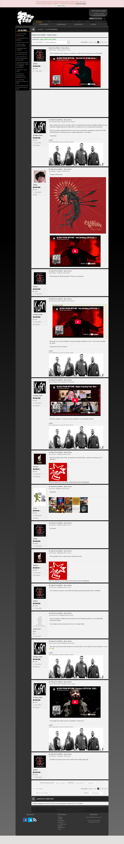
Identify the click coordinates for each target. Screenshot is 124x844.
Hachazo (35, 466)
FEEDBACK (78, 24)
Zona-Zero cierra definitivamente (21, 34)
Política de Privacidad (94, 820)
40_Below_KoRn (37, 135)
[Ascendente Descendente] (93, 783)
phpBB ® (65, 809)
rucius (35, 508)
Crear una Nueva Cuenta (99, 15)
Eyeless (35, 63)
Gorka (54, 39)
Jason (50, 39)
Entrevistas (61, 820)
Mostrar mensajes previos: (47, 783)
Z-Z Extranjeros (51, 29)
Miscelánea (61, 827)
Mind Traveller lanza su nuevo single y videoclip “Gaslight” (22, 44)
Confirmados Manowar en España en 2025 (22, 81)
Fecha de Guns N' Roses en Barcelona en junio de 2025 (22, 58)
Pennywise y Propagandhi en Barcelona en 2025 (21, 75)
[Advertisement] (61, 14)
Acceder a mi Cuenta (99, 13)
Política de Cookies (93, 822)
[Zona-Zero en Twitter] (30, 820)
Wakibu (35, 185)
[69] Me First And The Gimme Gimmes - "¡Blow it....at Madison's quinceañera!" (22, 65)
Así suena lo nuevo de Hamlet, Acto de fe (22, 53)
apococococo (37, 629)
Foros (59, 829)
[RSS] (34, 820)
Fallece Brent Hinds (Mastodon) (22, 39)
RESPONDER (39, 42)
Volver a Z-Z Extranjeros (41, 793)
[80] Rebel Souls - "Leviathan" (21, 49)
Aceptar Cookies (61, 5)
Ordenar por (71, 783)
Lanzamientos (62, 824)
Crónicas (60, 822)
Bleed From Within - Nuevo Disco (44, 35)
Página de (92, 42)
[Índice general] (33, 29)
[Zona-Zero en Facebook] (25, 820)
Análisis (60, 819)
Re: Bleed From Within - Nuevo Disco (60, 120)
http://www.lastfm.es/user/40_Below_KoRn (61, 142)
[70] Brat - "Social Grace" (21, 70)
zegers (42, 39)
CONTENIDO (43, 24)
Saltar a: (86, 793)
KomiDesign (81, 809)
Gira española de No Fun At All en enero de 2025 (22, 87)
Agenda (60, 826)
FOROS (93, 24)
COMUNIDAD (61, 24)
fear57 (46, 39)
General (41, 29)
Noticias (60, 817)
